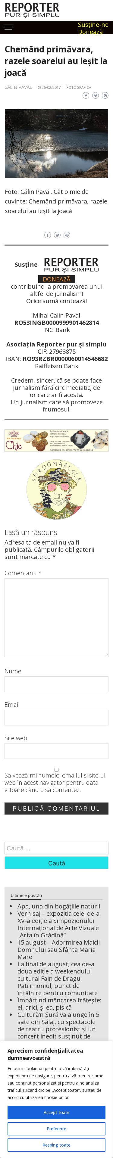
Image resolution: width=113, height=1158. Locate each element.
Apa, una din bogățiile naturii (58, 906)
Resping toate (56, 1145)
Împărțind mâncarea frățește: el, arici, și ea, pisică (59, 1003)
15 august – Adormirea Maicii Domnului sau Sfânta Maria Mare (58, 949)
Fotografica (79, 87)
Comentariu (23, 573)
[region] (56, 1099)
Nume (13, 671)
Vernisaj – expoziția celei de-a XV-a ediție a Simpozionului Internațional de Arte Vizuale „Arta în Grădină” (58, 924)
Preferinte (56, 1129)
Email (12, 704)
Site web (16, 738)
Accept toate (57, 1112)
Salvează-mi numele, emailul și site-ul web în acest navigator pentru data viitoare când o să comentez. (55, 782)
